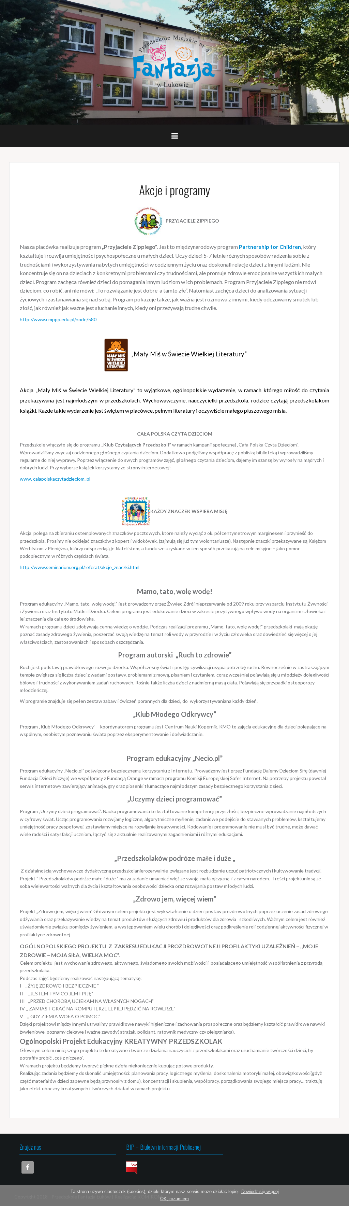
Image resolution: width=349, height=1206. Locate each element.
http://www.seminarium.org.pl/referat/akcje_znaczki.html (79, 567)
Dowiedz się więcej (260, 1191)
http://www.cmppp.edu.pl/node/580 (58, 319)
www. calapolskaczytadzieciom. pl (55, 479)
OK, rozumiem (174, 1198)
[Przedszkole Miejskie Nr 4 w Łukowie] (174, 62)
